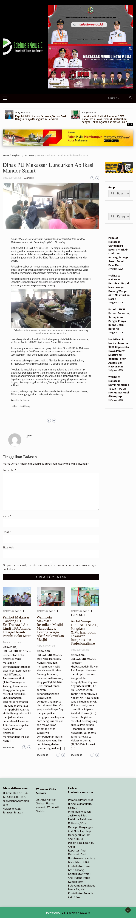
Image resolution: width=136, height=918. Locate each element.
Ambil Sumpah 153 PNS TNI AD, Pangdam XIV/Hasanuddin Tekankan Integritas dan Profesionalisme (84, 632)
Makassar (28, 178)
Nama (7, 516)
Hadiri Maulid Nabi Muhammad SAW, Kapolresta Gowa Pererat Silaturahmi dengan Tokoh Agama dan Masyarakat (104, 119)
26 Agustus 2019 (13, 178)
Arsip (111, 187)
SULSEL (19, 611)
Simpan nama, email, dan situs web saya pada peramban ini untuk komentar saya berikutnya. (49, 567)
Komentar (9, 470)
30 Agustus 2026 (13, 642)
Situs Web (8, 547)
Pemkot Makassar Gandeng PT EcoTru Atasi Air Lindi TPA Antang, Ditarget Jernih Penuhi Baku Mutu (17, 626)
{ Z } (63, 912)
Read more (8, 747)
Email (7, 532)
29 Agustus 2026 (81, 650)
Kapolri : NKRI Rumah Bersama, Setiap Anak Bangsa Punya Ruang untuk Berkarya (40, 118)
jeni (29, 436)
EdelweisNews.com (78, 912)
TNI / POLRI (78, 615)
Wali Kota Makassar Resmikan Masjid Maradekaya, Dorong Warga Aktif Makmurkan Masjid (50, 628)
